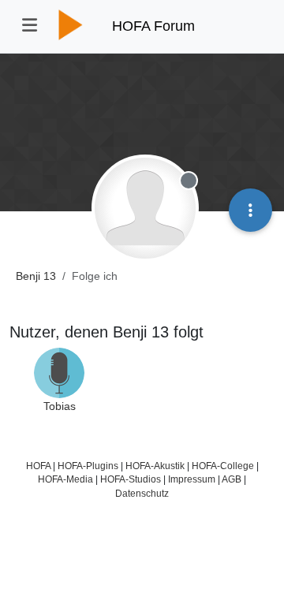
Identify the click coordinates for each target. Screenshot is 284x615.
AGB (231, 479)
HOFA (38, 465)
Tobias (59, 406)
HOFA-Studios (130, 479)
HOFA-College (223, 465)
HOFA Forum (153, 26)
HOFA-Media (65, 479)
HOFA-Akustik (155, 465)
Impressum (191, 479)
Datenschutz (142, 493)
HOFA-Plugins (88, 465)
